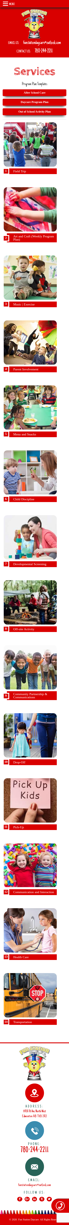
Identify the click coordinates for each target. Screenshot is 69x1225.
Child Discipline (23, 499)
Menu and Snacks (24, 434)
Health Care (21, 957)
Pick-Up (18, 827)
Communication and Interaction (33, 892)
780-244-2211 (44, 51)
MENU (12, 4)
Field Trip (19, 171)
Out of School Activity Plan (34, 111)
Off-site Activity (23, 629)
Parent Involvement (25, 369)
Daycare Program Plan (34, 102)
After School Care (34, 92)
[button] (6, 4)
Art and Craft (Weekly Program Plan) (33, 238)
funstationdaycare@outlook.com (42, 43)
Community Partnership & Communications (30, 695)
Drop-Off (19, 762)
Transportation (22, 1022)
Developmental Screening (29, 564)
